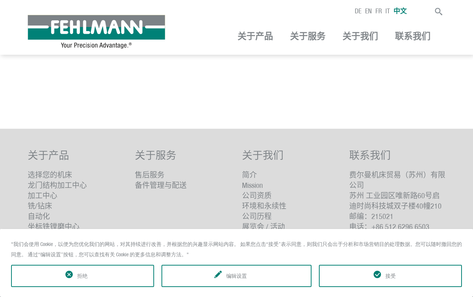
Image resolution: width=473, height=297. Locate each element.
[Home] (96, 32)
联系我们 (413, 36)
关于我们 (360, 36)
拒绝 (82, 276)
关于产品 (255, 36)
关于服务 (308, 36)
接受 (390, 276)
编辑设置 (236, 276)
